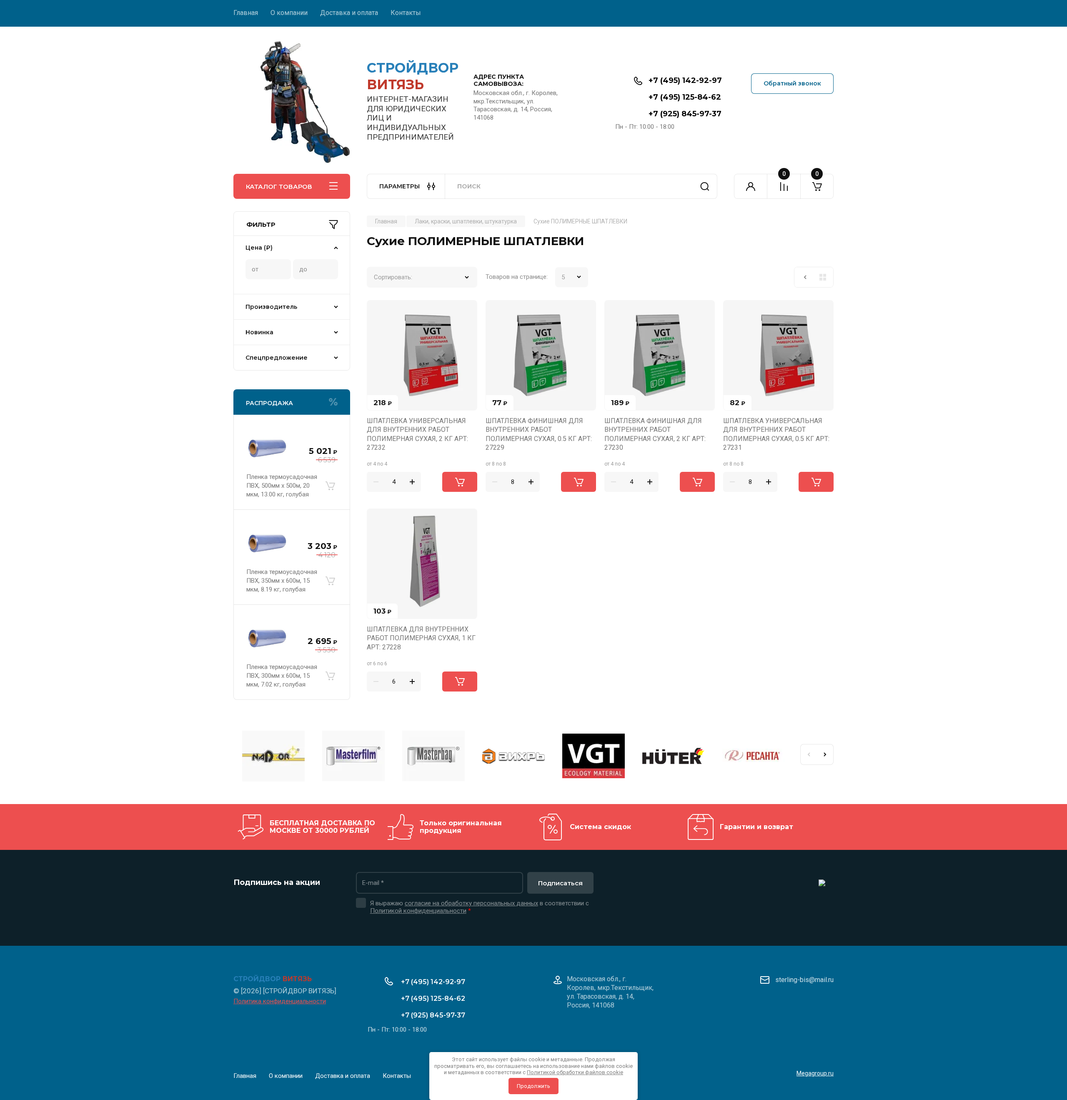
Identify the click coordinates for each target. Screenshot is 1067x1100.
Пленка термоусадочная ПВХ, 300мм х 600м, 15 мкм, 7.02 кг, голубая (281, 675)
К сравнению (378, 311)
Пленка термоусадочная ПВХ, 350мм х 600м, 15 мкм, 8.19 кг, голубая (281, 580)
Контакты (406, 13)
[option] (273, 757)
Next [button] (825, 754)
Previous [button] (808, 754)
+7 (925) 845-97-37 (685, 113)
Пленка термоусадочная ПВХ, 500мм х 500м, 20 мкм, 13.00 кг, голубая (281, 485)
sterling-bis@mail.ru (804, 980)
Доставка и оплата (349, 13)
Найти (704, 186)
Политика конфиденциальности (279, 1001)
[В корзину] (330, 485)
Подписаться (560, 883)
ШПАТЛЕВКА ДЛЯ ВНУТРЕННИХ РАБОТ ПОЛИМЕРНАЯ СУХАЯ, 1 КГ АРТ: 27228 (421, 638)
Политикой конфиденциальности (418, 911)
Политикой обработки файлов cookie (575, 1072)
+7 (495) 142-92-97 (685, 80)
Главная (245, 13)
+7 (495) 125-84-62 (685, 97)
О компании (289, 13)
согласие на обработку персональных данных (471, 903)
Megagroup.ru (815, 1073)
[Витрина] (822, 277)
